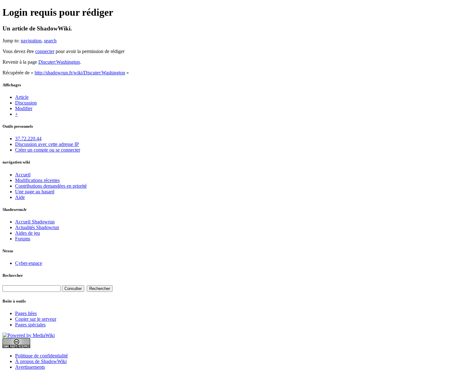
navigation (31, 40)
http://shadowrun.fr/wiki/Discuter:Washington (80, 72)
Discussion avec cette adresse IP (47, 144)
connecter (44, 51)
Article (22, 97)
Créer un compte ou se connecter (47, 150)
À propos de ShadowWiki (41, 361)
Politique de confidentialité (41, 355)
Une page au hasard (34, 191)
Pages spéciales (30, 324)
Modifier (23, 108)
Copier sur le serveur (35, 319)
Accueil (22, 174)
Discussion (26, 102)
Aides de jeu (27, 233)
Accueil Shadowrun (35, 221)
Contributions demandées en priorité (51, 186)
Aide (20, 197)
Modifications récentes (37, 180)
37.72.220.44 (28, 138)
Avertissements (30, 367)
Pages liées (26, 313)
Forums (22, 238)
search (50, 40)
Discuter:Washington (59, 62)
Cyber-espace (28, 263)
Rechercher (13, 275)
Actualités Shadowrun (37, 227)
